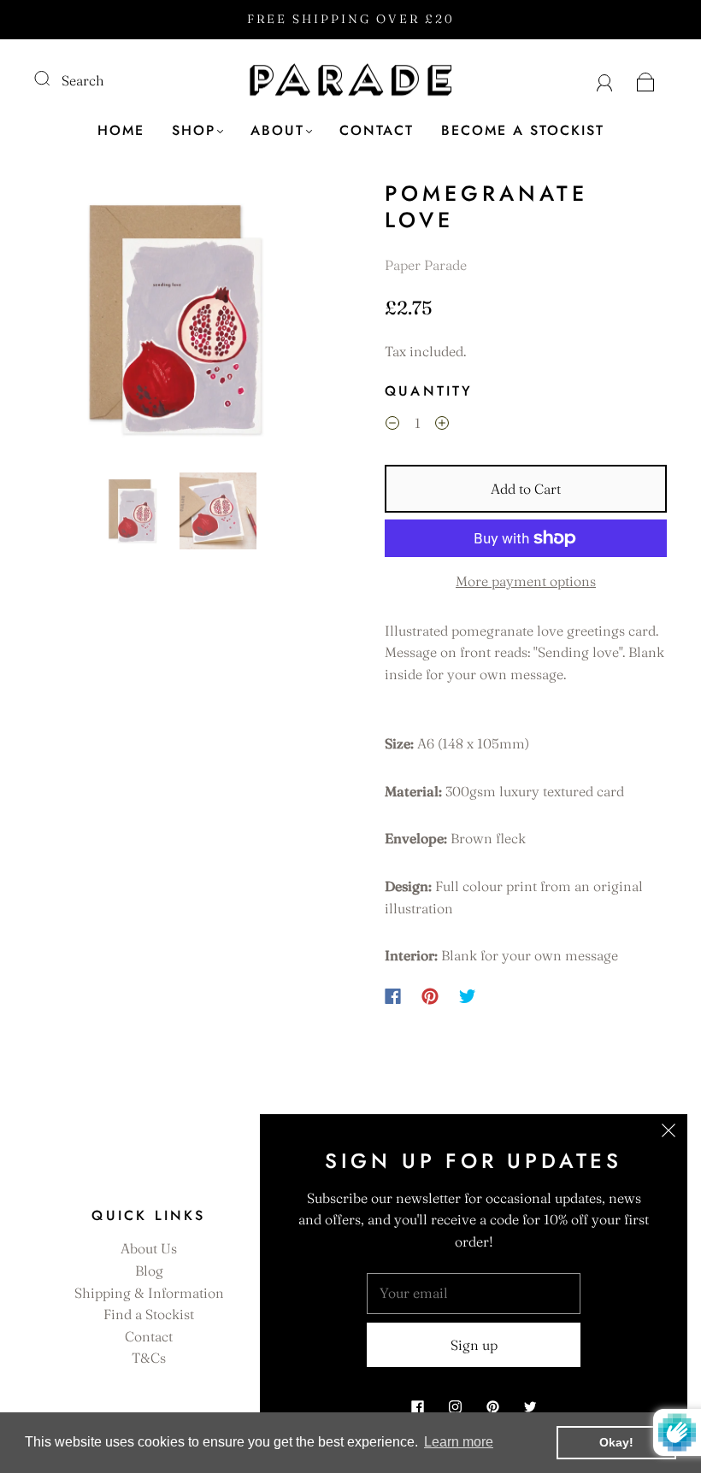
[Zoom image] (175, 323)
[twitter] (530, 1406)
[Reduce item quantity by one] (392, 425)
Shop (193, 130)
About (277, 130)
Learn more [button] (458, 1442)
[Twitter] (467, 996)
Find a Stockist (148, 1314)
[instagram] (455, 1406)
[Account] (605, 80)
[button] (63, 323)
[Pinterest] (430, 996)
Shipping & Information (149, 1292)
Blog (149, 1270)
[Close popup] (668, 1133)
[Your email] (473, 1293)
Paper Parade (426, 264)
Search (83, 80)
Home (120, 130)
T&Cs (149, 1357)
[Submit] (53, 78)
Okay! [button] (616, 1442)
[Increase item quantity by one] (442, 425)
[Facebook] (392, 996)
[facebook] (417, 1406)
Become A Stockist (522, 130)
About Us (149, 1248)
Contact (376, 130)
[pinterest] (492, 1406)
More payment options (526, 581)
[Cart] (646, 80)
